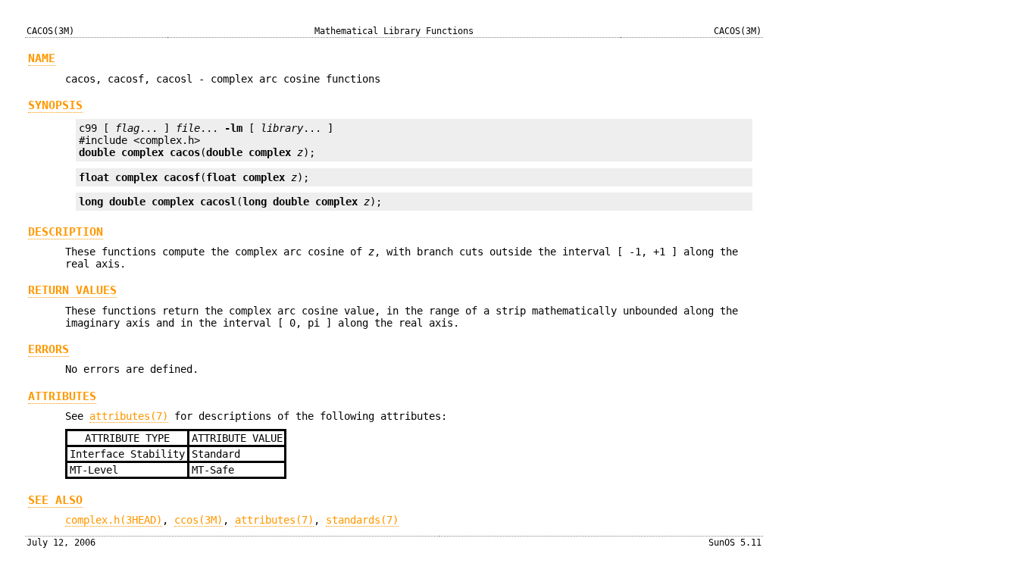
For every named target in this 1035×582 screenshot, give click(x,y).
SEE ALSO (55, 500)
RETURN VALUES (72, 290)
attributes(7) (128, 416)
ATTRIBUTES (62, 396)
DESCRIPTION (65, 232)
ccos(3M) (198, 520)
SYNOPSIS (55, 105)
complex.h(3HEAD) (113, 520)
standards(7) (362, 520)
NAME (41, 58)
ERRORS (48, 349)
